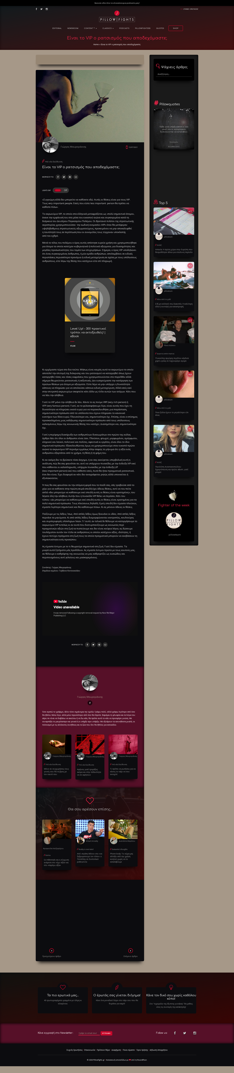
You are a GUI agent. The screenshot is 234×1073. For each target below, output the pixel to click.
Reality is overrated (86, 849)
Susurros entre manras (165, 354)
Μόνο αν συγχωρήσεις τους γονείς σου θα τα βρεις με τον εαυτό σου (56, 772)
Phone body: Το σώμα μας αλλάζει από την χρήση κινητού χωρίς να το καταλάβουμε (121, 857)
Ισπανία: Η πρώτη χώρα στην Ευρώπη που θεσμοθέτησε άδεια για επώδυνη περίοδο (174, 250)
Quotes (160, 28)
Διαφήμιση (116, 1050)
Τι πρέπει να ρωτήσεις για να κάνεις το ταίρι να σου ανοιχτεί (123, 772)
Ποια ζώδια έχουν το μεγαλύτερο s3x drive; (171, 413)
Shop (175, 28)
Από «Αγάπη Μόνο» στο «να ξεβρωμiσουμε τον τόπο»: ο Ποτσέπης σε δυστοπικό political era (89, 857)
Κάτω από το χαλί (164, 299)
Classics (107, 28)
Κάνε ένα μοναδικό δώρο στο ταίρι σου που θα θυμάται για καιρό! (117, 1002)
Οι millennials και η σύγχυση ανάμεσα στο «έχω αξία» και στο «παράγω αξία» (56, 862)
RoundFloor (142, 1060)
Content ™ (89, 28)
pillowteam (168, 237)
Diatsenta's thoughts (119, 849)
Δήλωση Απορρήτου (159, 1050)
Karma (48, 855)
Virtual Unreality (92, 841)
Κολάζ (159, 245)
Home (96, 44)
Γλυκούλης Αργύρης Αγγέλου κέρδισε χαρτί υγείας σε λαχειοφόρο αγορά (172, 359)
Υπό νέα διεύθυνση (53, 161)
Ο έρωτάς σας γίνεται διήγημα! (116, 995)
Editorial (57, 28)
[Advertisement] (90, 914)
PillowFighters (143, 28)
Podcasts (124, 28)
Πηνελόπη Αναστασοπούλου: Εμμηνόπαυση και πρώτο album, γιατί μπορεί (171, 469)
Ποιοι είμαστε (129, 1050)
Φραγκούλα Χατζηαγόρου (53, 848)
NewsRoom (72, 28)
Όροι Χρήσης (142, 1050)
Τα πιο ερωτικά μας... (63, 995)
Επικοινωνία (89, 1050)
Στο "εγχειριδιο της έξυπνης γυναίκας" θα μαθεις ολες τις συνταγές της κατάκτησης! (171, 1005)
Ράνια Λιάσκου (170, 345)
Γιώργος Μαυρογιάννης (73, 146)
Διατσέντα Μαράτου (127, 841)
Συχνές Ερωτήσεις (74, 1050)
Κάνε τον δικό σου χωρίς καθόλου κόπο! (171, 997)
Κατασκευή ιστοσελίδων (116, 1060)
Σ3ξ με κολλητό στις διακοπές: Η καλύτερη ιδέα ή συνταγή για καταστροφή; (174, 305)
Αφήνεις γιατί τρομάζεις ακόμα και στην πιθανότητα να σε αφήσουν (89, 772)
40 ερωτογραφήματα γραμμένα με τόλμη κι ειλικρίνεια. (63, 1002)
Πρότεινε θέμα (103, 1050)
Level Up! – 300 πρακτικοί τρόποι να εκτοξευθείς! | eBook (88, 332)
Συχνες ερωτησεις (190, 9)
